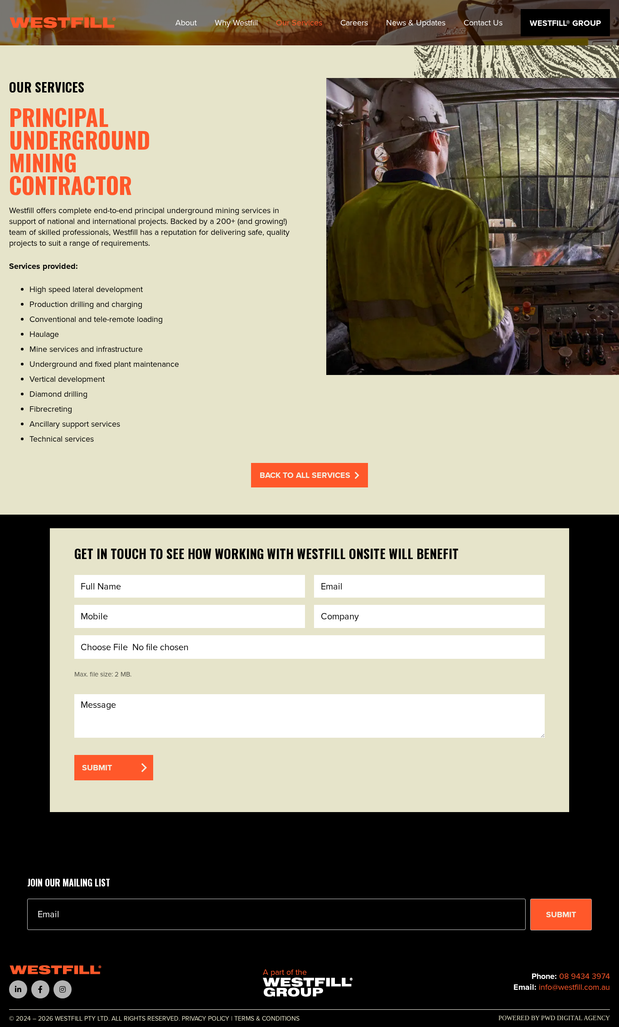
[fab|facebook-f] (40, 989)
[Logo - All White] (62, 22)
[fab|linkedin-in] (18, 989)
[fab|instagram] (62, 989)
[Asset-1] (308, 987)
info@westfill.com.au (574, 987)
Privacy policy (205, 1018)
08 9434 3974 (584, 976)
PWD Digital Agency (575, 1018)
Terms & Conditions (267, 1018)
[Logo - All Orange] (55, 970)
